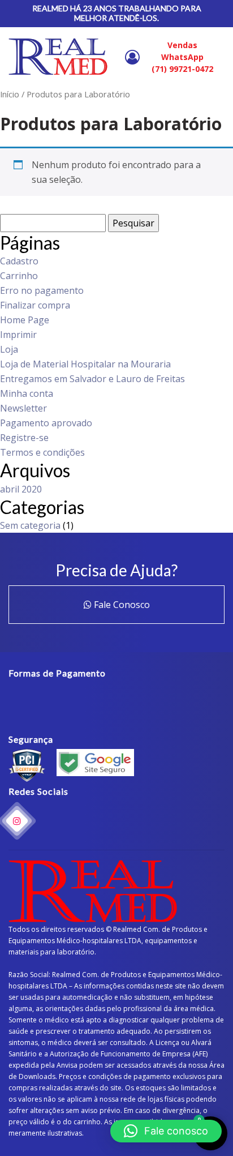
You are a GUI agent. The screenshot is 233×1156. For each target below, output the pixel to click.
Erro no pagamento (42, 290)
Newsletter (23, 408)
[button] (166, 1131)
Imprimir (18, 334)
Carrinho (19, 275)
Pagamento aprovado (46, 423)
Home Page (24, 320)
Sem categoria (30, 525)
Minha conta (26, 393)
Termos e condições (42, 452)
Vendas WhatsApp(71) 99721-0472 (182, 57)
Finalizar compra (35, 305)
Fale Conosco (121, 604)
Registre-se (24, 437)
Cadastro (19, 261)
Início (9, 94)
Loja (9, 349)
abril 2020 (21, 489)
